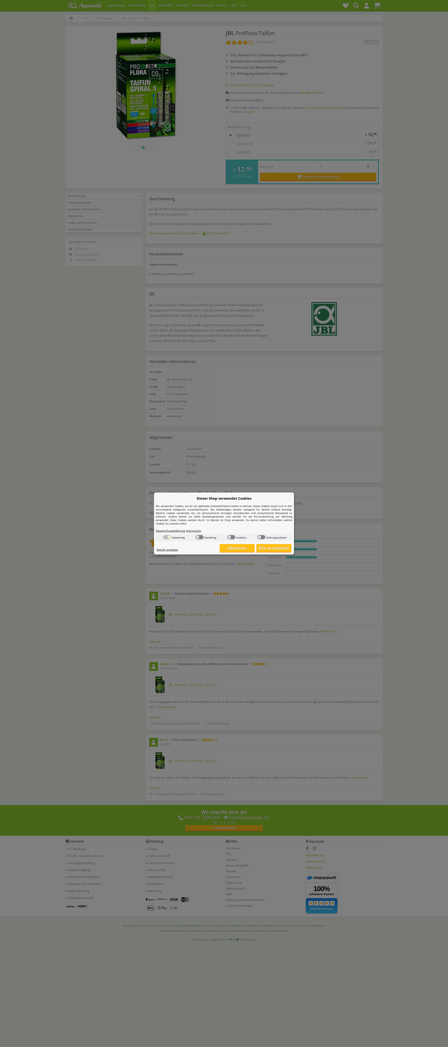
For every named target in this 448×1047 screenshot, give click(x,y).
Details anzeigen (167, 550)
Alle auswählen (273, 548)
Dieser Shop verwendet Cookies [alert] (224, 498)
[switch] (167, 537)
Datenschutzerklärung (170, 531)
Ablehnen (237, 548)
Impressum (193, 531)
